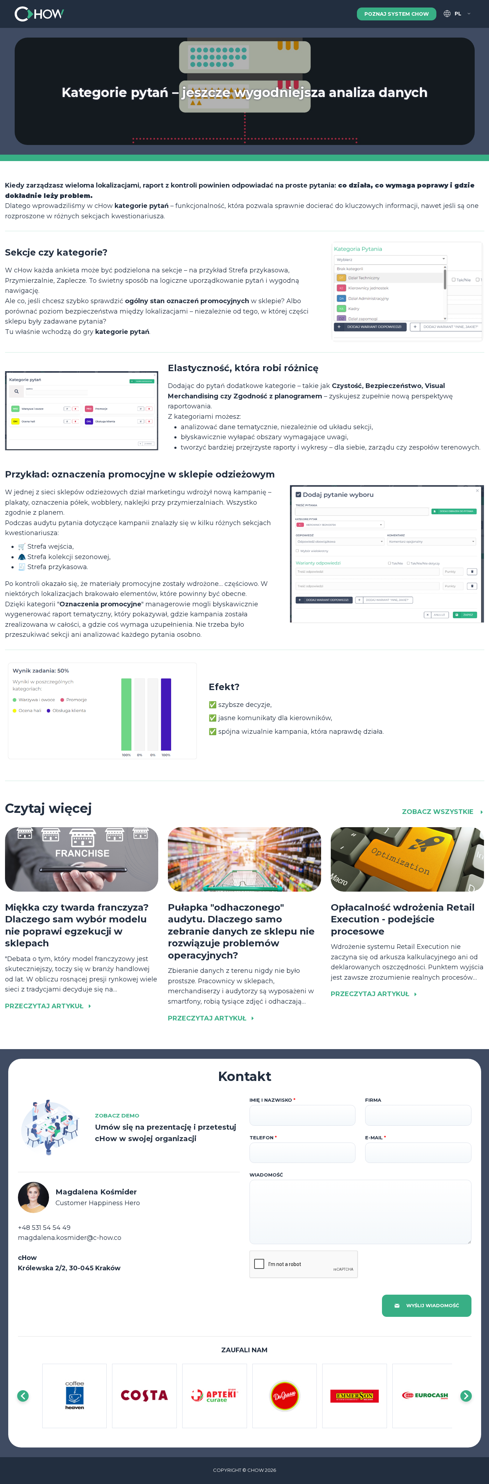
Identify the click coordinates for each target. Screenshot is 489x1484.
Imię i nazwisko (272, 1100)
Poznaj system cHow (396, 14)
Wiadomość (266, 1175)
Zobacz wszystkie (438, 811)
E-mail (375, 1137)
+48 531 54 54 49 (44, 1227)
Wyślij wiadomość (432, 1305)
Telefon (263, 1137)
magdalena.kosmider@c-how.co (69, 1237)
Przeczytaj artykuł (44, 1006)
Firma (373, 1100)
